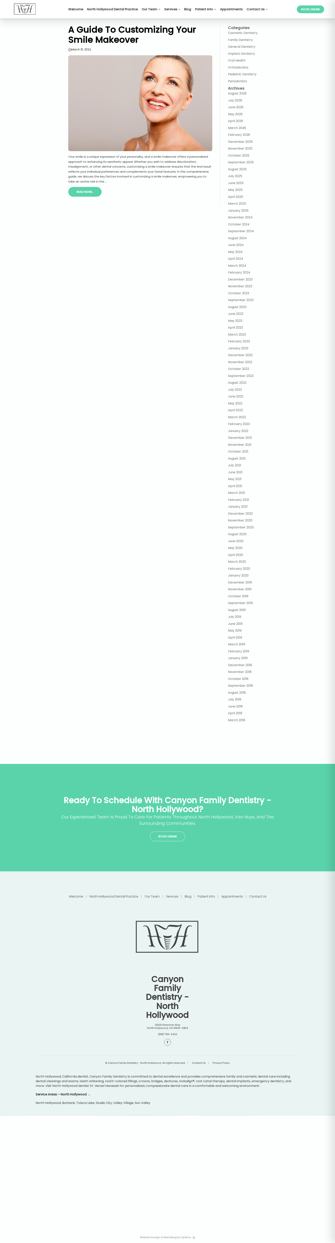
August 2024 (237, 238)
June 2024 (236, 245)
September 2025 (241, 162)
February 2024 (239, 272)
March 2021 (236, 493)
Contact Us (257, 896)
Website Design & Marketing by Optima (165, 1237)
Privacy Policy (221, 1063)
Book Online (310, 9)
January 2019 (238, 658)
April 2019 (235, 637)
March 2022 (237, 417)
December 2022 (240, 355)
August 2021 (237, 458)
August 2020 (237, 534)
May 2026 (235, 114)
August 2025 (237, 169)
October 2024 (239, 224)
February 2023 (239, 341)
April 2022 (235, 410)
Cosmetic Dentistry (243, 33)
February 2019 (238, 651)
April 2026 (235, 121)
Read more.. (85, 192)
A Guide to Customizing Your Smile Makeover (132, 34)
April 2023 (235, 327)
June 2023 (235, 314)
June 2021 (235, 472)
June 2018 (235, 706)
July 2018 (234, 699)
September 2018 (240, 685)
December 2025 (240, 141)
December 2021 (240, 437)
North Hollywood (48, 1103)
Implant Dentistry (241, 53)
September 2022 (241, 376)
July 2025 (235, 176)
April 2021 (235, 486)
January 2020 (238, 575)
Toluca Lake (85, 1103)
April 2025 (235, 197)
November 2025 (240, 148)
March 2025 (237, 203)
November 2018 (240, 672)
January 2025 (238, 210)
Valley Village (123, 1103)
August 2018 (237, 692)
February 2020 (239, 568)
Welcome (76, 896)
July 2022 (235, 389)
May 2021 (235, 479)
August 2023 (237, 307)
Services (172, 896)
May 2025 (235, 190)
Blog (188, 896)
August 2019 (237, 610)
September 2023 (241, 300)
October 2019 (238, 596)
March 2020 (237, 561)
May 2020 (235, 548)
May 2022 (235, 403)
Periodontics (237, 81)
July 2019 (234, 617)
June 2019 (235, 624)
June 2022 (235, 396)
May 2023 (235, 321)
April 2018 (235, 713)
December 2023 (240, 279)
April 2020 (235, 555)
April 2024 (235, 258)
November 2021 (239, 444)
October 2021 (238, 451)
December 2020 (240, 513)
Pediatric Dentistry (242, 74)
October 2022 (238, 369)
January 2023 (238, 348)
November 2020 (240, 520)
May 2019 (235, 630)
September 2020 (241, 527)
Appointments (232, 896)
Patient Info (206, 896)
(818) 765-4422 (167, 1034)
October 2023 (238, 293)
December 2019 (240, 582)
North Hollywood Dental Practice (114, 896)
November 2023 (240, 286)
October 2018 (238, 679)
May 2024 (235, 252)
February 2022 (239, 424)
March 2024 (237, 265)
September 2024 (241, 231)
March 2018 (236, 720)
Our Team (152, 896)
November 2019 (239, 589)
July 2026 (235, 100)
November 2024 (240, 217)
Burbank (68, 1103)
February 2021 (238, 500)
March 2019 (236, 644)
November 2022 (240, 362)
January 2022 (238, 431)
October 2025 (238, 155)
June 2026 (235, 107)
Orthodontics (238, 67)
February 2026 (239, 134)
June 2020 (235, 541)
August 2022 (237, 382)
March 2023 (237, 334)
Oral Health (236, 60)
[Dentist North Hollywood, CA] (25, 17)
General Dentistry (241, 46)
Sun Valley (142, 1103)
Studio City (104, 1103)
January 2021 (238, 506)
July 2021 (234, 465)
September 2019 (240, 603)
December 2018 (240, 665)
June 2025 (235, 183)
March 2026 (237, 128)
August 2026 (237, 93)
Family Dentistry (240, 40)
